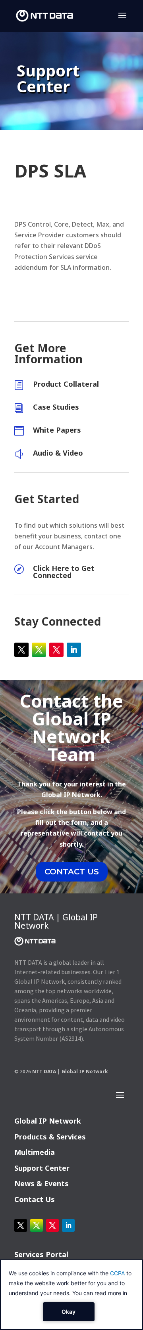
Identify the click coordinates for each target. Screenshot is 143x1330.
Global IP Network (47, 1121)
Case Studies (56, 407)
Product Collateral (66, 384)
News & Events (41, 1183)
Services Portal (41, 1254)
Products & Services (50, 1136)
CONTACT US (71, 871)
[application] (71, 1294)
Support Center (42, 1168)
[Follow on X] (21, 650)
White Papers (57, 430)
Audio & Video (58, 453)
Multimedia (34, 1152)
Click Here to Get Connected (64, 571)
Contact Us (34, 1199)
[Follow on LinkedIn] (74, 650)
